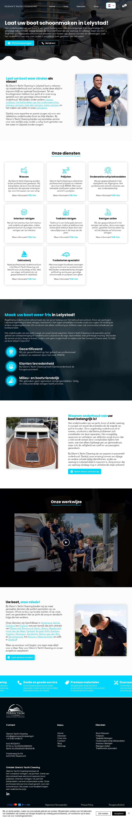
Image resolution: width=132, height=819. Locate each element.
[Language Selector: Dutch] (111, 6)
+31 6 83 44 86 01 (14, 738)
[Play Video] (66, 542)
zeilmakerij (41, 107)
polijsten (10, 102)
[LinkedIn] (8, 794)
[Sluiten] (128, 813)
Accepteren (119, 813)
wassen (49, 99)
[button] (124, 5)
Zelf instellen (103, 813)
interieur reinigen (14, 105)
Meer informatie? (24, 195)
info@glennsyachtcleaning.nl (20, 736)
